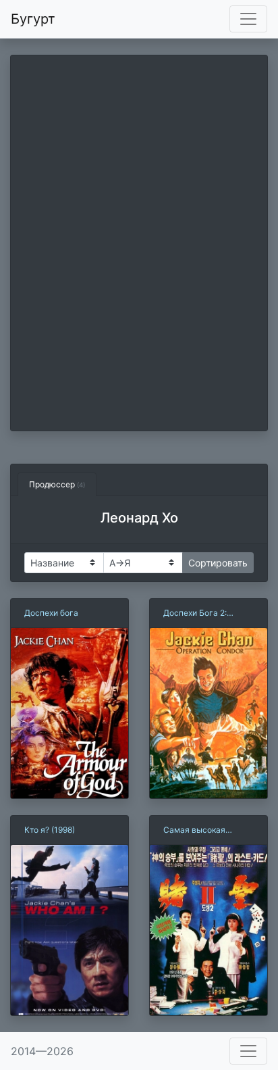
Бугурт (33, 19)
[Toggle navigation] (248, 18)
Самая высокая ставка (194, 830)
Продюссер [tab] (57, 484)
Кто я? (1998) (49, 830)
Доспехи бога (51, 613)
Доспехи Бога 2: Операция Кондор (198, 613)
